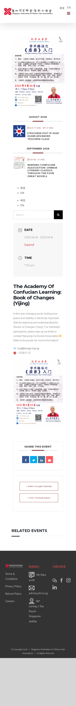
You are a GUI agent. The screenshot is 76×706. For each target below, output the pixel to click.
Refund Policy (13, 593)
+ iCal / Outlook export (38, 497)
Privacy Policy (13, 586)
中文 (62, 8)
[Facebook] (61, 580)
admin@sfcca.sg (38, 593)
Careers (9, 601)
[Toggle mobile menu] (69, 13)
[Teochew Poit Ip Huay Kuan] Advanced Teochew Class (43, 136)
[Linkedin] (41, 459)
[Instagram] (68, 580)
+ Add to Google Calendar (39, 486)
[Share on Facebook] (25, 459)
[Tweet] (33, 459)
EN (69, 7)
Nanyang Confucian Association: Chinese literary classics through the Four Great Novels (42, 170)
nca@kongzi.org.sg (28, 348)
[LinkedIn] (54, 587)
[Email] (49, 459)
